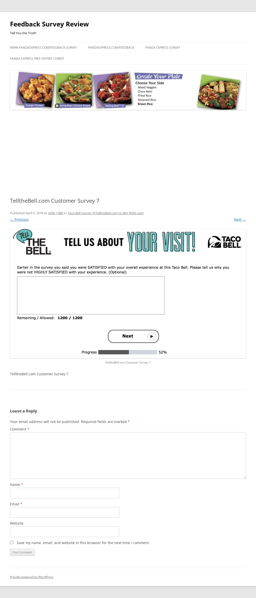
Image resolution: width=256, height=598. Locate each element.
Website (17, 523)
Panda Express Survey (162, 47)
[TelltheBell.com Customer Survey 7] (128, 293)
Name (16, 484)
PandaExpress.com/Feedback (111, 47)
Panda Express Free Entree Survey (37, 58)
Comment (19, 429)
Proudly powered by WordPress (32, 577)
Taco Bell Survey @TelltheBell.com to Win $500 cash (106, 213)
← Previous (19, 219)
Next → (240, 219)
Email (16, 504)
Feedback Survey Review (49, 23)
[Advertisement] (128, 154)
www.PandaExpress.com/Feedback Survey (43, 47)
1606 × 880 (55, 213)
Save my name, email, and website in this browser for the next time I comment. (83, 542)
